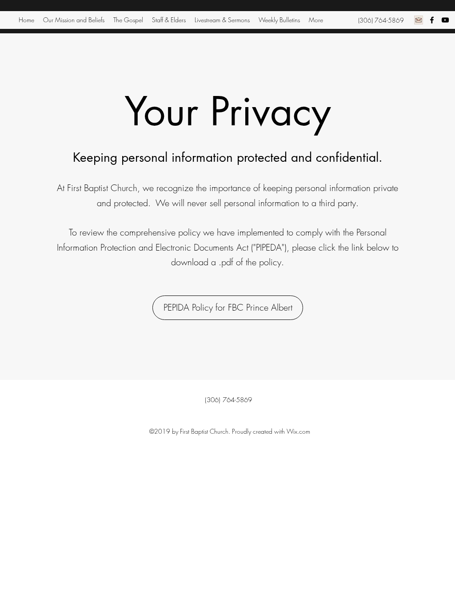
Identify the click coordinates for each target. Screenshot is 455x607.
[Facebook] (431, 20)
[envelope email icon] (418, 20)
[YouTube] (445, 20)
